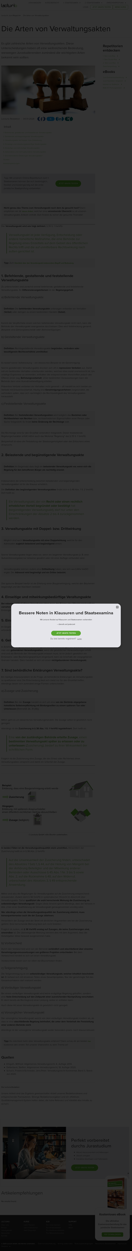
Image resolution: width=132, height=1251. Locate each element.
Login (79, 639)
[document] (66, 625)
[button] (117, 607)
